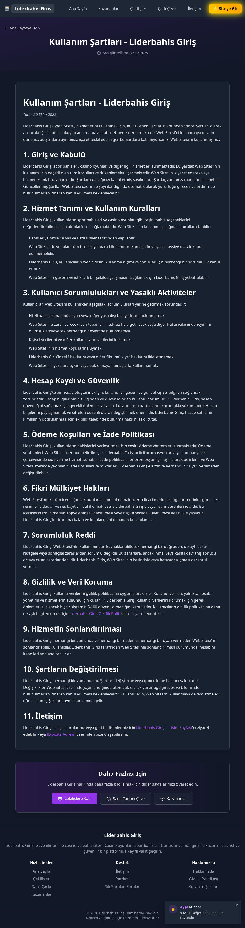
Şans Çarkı (41, 886)
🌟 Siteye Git (225, 8)
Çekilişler (138, 8)
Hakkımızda (203, 871)
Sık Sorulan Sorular (122, 886)
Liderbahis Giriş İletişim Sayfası (164, 727)
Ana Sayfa (78, 8)
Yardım (122, 879)
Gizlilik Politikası (203, 879)
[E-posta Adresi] (61, 734)
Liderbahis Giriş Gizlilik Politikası (98, 613)
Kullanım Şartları (203, 886)
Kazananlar (108, 8)
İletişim (194, 8)
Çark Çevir (167, 8)
